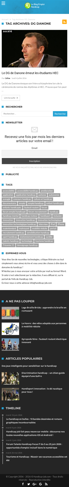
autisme (42, 195)
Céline (7, 78)
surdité (49, 236)
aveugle (6, 199)
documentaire (9, 203)
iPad (53, 224)
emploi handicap (36, 203)
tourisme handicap (44, 241)
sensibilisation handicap (38, 232)
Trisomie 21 (8, 245)
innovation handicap (25, 220)
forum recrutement (37, 211)
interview (43, 224)
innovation (8, 220)
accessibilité (8, 190)
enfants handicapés (12, 207)
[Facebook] (22, 484)
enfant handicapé (54, 203)
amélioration (47, 190)
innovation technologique (50, 220)
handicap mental (11, 216)
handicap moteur (29, 216)
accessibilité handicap (27, 190)
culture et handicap (43, 199)
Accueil (5, 19)
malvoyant (24, 228)
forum (44, 207)
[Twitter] (28, 484)
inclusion (57, 216)
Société (7, 31)
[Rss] (46, 484)
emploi (22, 203)
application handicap (26, 195)
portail (53, 228)
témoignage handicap (27, 245)
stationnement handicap (31, 236)
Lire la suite (9, 98)
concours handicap (22, 199)
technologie (26, 241)
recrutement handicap (13, 232)
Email (35, 147)
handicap (54, 211)
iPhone (61, 224)
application (8, 195)
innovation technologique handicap (19, 224)
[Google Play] (40, 484)
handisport (45, 216)
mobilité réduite (39, 228)
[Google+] (34, 484)
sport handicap (10, 236)
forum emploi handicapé (14, 211)
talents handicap (11, 241)
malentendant (9, 228)
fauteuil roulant (31, 207)
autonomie (54, 195)
